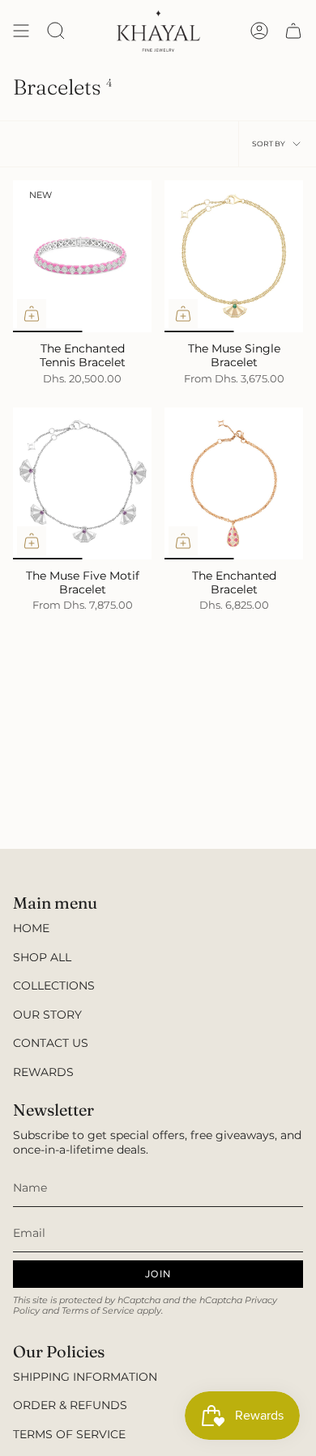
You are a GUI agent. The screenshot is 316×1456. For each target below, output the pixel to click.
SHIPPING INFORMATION (85, 1376)
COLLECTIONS (54, 985)
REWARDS (43, 1072)
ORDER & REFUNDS (70, 1405)
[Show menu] (21, 30)
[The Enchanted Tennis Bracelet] (82, 256)
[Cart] (293, 30)
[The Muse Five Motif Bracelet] (82, 483)
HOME (31, 928)
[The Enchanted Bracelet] (233, 483)
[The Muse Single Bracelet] (233, 256)
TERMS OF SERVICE (69, 1434)
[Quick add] (31, 313)
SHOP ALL (42, 957)
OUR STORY (47, 1014)
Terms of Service (98, 1311)
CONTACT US (50, 1043)
